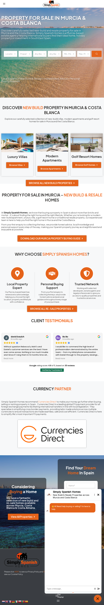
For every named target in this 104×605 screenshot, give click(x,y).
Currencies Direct (47, 401)
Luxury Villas (17, 157)
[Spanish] (26, 601)
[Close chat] (97, 598)
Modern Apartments (52, 158)
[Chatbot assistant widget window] (73, 541)
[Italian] (16, 601)
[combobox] (10, 54)
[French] (10, 601)
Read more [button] (8, 358)
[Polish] (20, 601)
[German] (13, 601)
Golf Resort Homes (87, 156)
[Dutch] (3, 601)
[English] (6, 601)
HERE (16, 571)
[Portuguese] (23, 601)
